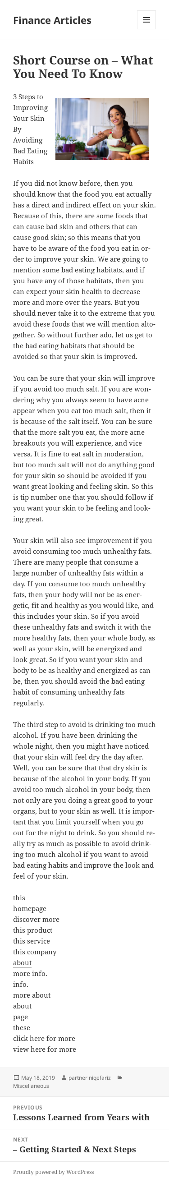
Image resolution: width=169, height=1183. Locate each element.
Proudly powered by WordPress (53, 1172)
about (22, 962)
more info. (30, 973)
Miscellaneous (31, 1086)
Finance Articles (52, 20)
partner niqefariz (90, 1078)
